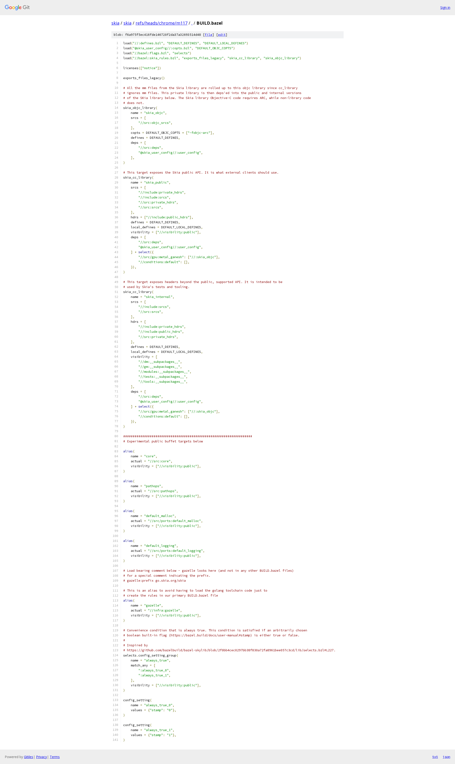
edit (222, 35)
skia (115, 23)
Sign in (445, 7)
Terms (55, 757)
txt (435, 757)
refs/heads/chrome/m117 (161, 23)
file (208, 35)
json (446, 757)
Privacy (41, 757)
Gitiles (28, 757)
